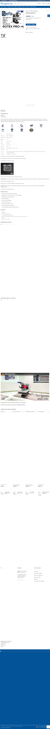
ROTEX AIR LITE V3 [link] (16, 485)
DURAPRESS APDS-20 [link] (29, 485)
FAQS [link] (44, 0)
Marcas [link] (23, 6)
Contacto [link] (27, 6)
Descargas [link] (19, 6)
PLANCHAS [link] (27, 11)
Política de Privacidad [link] (11, 726)
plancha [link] (30, 28)
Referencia (2, 115)
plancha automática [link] (34, 28)
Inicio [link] (2, 6)
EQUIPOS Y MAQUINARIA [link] (33, 10)
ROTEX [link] (38, 28)
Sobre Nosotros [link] (33, 6)
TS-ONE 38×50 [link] (40, 485)
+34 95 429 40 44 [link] (24, 571)
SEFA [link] (26, 29)
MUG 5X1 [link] (2, 485)
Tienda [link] (4, 6)
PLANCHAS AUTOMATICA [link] (34, 11)
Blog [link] (12, 6)
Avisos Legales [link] (3, 726)
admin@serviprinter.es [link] (21, 404)
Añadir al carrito (31, 24)
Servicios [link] (9, 6)
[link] (48, 16)
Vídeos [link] (15, 6)
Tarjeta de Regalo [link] (39, 0)
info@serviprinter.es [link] (20, 577)
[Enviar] (25, 3)
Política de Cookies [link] (18, 726)
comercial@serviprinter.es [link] (21, 574)
